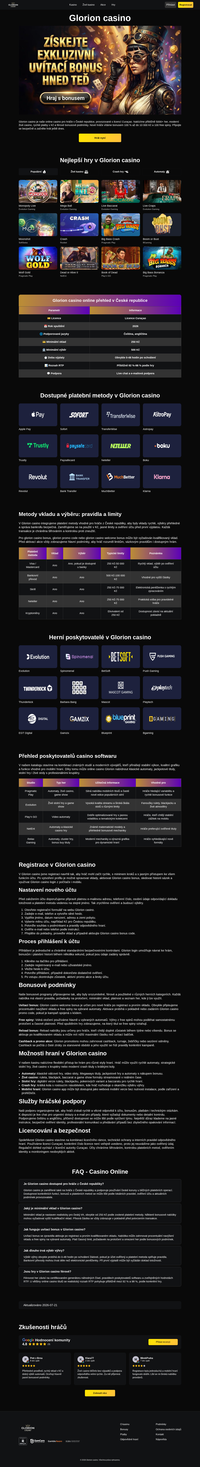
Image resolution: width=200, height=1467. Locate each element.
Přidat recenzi (163, 1342)
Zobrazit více (100, 1393)
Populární (36, 171)
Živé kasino (77, 171)
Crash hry (118, 171)
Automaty (159, 171)
